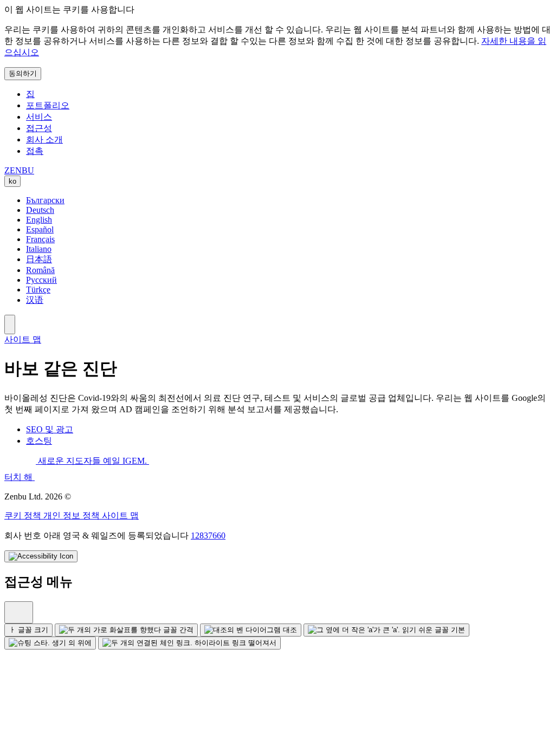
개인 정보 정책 (72, 515)
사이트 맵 (22, 339)
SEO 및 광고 (49, 429)
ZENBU (19, 170)
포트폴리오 (47, 105)
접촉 (34, 150)
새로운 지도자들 (69, 460)
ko (12, 181)
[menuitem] (18, 612)
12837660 (208, 535)
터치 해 (19, 477)
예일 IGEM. (126, 460)
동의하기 (23, 73)
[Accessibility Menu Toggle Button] (41, 556)
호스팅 (39, 440)
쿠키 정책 (23, 515)
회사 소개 (44, 139)
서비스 (39, 116)
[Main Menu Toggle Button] (9, 324)
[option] (288, 200)
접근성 (39, 128)
